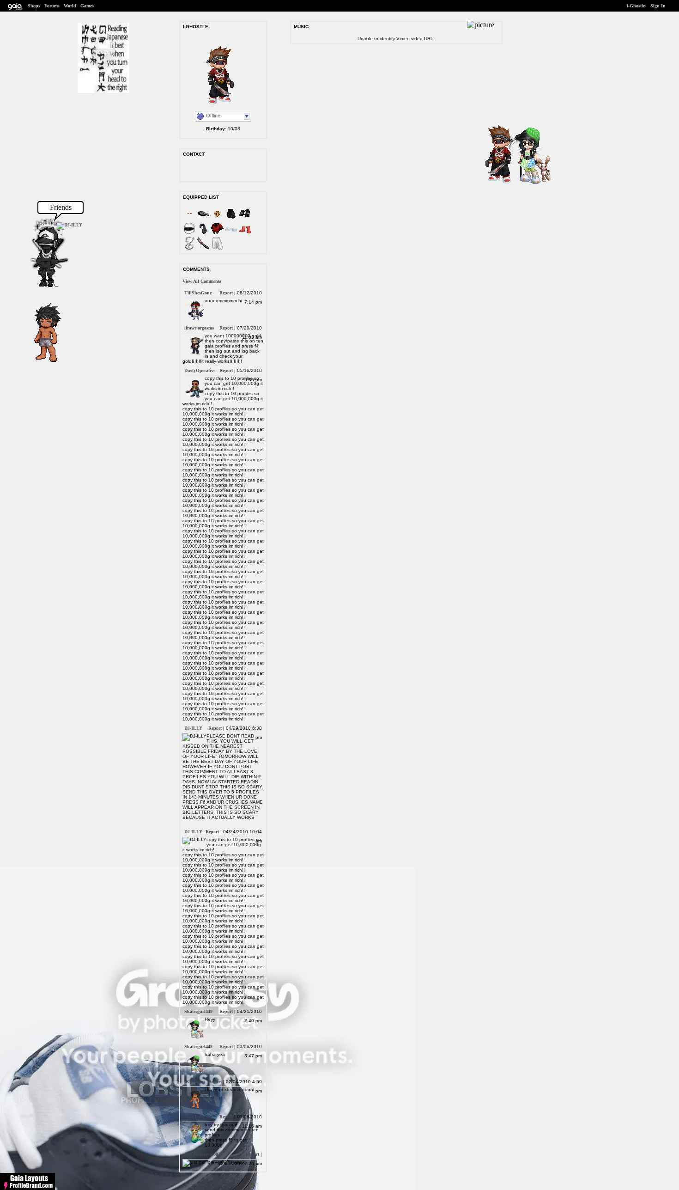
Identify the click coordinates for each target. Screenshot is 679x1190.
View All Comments (201, 281)
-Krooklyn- (195, 1081)
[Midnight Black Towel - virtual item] (203, 233)
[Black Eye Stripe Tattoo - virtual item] (189, 233)
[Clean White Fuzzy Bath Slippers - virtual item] (231, 233)
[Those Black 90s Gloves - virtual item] (245, 218)
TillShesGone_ (199, 292)
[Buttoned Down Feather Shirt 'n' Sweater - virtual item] (217, 233)
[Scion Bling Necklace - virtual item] (189, 248)
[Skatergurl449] (525, 183)
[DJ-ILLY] (69, 224)
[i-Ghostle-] (496, 182)
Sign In (658, 5)
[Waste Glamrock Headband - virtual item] (203, 218)
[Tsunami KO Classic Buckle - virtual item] (217, 218)
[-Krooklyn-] (42, 362)
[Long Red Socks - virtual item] (245, 233)
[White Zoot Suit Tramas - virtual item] (217, 248)
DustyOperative (199, 370)
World (70, 5)
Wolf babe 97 (197, 1116)
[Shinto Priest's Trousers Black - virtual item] (231, 218)
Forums (52, 5)
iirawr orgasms (199, 327)
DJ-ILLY (193, 728)
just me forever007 (202, 1154)
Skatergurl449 (198, 1011)
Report (226, 292)
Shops (34, 5)
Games (87, 5)
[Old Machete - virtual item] (203, 248)
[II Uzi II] (43, 285)
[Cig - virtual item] (189, 218)
